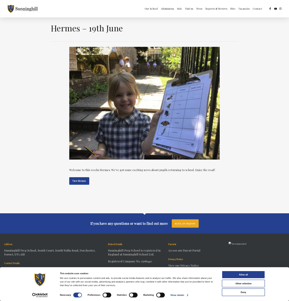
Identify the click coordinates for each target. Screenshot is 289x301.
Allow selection (243, 283)
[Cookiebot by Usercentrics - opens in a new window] (40, 295)
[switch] (107, 295)
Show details (177, 295)
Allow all (243, 274)
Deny (243, 292)
